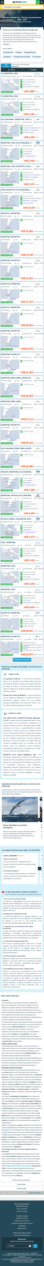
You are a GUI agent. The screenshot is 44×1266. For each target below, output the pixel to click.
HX (34, 754)
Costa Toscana (22, 1211)
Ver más (6, 44)
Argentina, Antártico (10, 237)
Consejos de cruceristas (22, 57)
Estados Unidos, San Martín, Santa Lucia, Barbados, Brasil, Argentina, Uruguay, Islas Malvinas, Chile (17, 519)
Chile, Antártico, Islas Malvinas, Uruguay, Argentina (17, 190)
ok (35, 1246)
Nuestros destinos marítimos (17, 1193)
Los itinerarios (8, 52)
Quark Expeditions (25, 754)
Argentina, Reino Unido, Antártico (16, 378)
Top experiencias (30, 52)
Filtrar (13, 70)
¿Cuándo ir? (7, 57)
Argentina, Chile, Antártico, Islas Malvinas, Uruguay (17, 166)
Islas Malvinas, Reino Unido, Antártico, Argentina (17, 448)
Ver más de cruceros (22, 660)
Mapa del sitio (22, 1228)
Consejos (18, 52)
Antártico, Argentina (10, 213)
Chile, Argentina (8, 542)
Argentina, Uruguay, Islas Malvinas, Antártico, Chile (17, 495)
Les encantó (36, 57)
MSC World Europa (22, 1206)
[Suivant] (39, 819)
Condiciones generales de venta (22, 1223)
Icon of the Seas (22, 1209)
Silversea (36, 718)
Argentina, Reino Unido (11, 401)
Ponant (29, 718)
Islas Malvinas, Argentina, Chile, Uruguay (17, 119)
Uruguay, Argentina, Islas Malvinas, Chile (17, 472)
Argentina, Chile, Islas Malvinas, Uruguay (17, 143)
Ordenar (33, 70)
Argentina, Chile (11, 73)
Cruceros (4, 1193)
